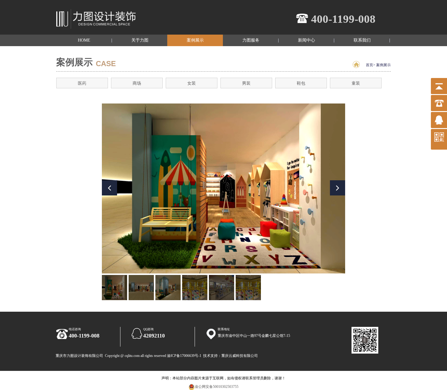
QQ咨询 (148, 329)
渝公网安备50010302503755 (216, 387)
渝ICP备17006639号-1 (184, 356)
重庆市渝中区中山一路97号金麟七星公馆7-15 (254, 336)
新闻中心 (306, 40)
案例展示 (195, 40)
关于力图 (139, 40)
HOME (84, 40)
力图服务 (250, 40)
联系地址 (224, 329)
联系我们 (362, 40)
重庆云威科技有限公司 (239, 356)
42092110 (154, 336)
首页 (369, 65)
